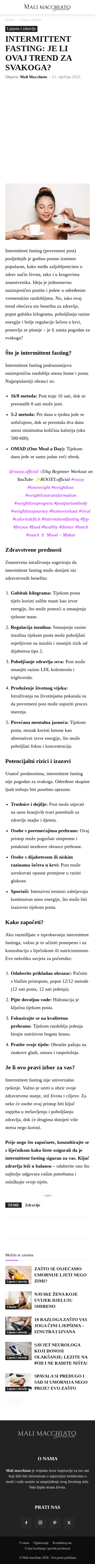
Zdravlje (32, 1205)
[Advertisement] (47, 133)
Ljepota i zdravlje (30, 20)
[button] (9, 7)
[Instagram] (40, 1523)
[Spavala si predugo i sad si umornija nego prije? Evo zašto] (18, 1382)
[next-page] (17, 1401)
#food (34, 527)
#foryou (20, 527)
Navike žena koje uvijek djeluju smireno (56, 1300)
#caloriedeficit (26, 519)
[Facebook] (26, 1523)
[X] (69, 1523)
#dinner (66, 527)
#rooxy (77, 479)
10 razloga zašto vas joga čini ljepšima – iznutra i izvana (60, 1325)
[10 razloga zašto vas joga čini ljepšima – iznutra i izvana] (18, 1326)
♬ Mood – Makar (58, 534)
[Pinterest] (54, 1523)
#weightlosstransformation (50, 495)
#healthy (49, 527)
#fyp (84, 519)
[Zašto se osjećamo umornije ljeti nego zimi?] (18, 1275)
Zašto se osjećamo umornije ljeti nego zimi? (60, 1275)
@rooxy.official (24, 471)
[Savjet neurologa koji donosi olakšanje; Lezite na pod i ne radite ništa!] (18, 1351)
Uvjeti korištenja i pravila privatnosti (47, 1548)
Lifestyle (11, 1306)
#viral (84, 511)
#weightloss (62, 487)
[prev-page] (8, 1401)
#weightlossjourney (29, 511)
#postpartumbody (70, 503)
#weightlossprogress (33, 503)
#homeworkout (63, 511)
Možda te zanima (19, 1255)
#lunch (81, 527)
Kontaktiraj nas (62, 1543)
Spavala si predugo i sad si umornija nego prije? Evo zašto (61, 1382)
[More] (65, 1228)
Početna (10, 20)
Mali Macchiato (33, 77)
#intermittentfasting (60, 519)
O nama (24, 1543)
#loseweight (38, 487)
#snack (32, 534)
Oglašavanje (41, 1543)
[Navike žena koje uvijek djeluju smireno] (18, 1300)
